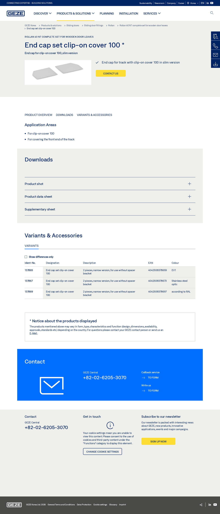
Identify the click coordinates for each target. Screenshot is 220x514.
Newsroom (159, 3)
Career (181, 3)
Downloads (64, 115)
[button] (192, 3)
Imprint (122, 504)
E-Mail (33, 333)
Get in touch (92, 416)
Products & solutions (74, 13)
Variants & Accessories (94, 115)
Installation (128, 13)
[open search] (212, 13)
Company (171, 3)
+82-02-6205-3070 (104, 377)
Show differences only (41, 256)
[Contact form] (215, 55)
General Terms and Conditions (61, 504)
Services (150, 13)
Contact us (110, 73)
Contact (30, 416)
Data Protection (84, 504)
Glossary (113, 504)
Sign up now (158, 441)
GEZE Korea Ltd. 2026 (36, 504)
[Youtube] (211, 3)
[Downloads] (215, 64)
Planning (107, 13)
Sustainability (145, 3)
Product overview (38, 115)
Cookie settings (100, 504)
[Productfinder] (215, 36)
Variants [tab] (32, 245)
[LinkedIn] (208, 3)
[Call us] (215, 46)
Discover (41, 13)
